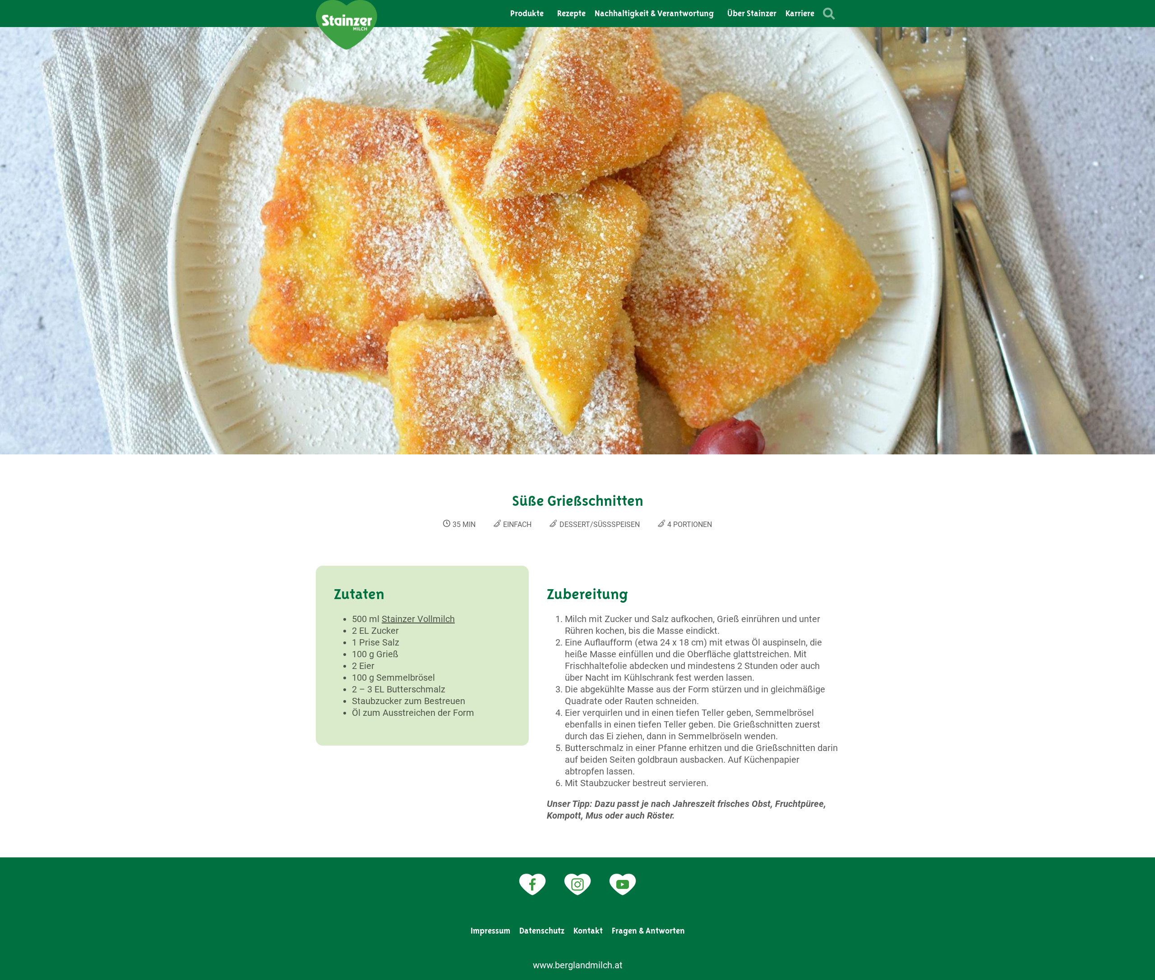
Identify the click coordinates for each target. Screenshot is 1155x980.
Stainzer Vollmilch (418, 619)
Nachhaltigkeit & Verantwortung (654, 13)
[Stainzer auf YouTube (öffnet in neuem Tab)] (622, 884)
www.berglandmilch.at (578, 965)
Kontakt (588, 931)
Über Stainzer (751, 13)
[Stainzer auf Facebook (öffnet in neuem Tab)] (532, 884)
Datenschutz (541, 931)
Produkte (527, 13)
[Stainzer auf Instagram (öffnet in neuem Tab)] (577, 884)
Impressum (490, 931)
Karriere (799, 13)
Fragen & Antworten (648, 931)
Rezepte (571, 13)
